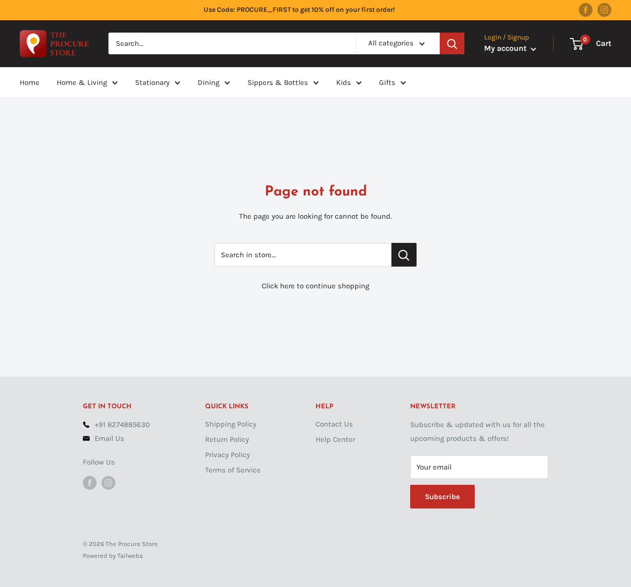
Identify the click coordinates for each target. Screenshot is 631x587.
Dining (208, 82)
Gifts (387, 82)
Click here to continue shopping (315, 285)
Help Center (335, 439)
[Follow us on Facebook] (586, 10)
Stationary (152, 82)
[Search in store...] (404, 255)
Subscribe (442, 496)
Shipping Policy (230, 424)
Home (29, 82)
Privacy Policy (227, 454)
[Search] (452, 43)
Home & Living (82, 82)
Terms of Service (233, 470)
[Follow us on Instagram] (604, 10)
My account (506, 48)
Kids (343, 82)
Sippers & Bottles (277, 82)
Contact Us (334, 424)
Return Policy (227, 439)
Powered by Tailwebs (113, 555)
